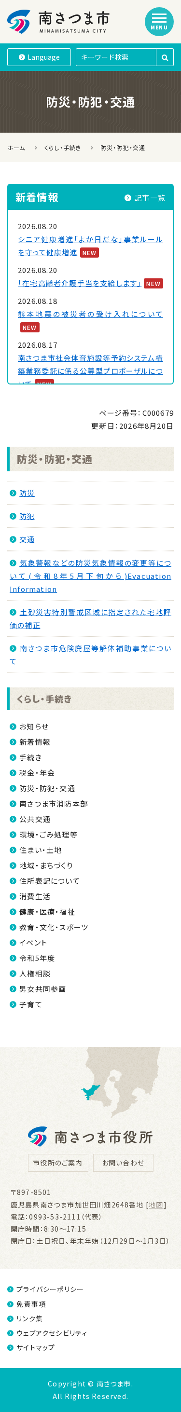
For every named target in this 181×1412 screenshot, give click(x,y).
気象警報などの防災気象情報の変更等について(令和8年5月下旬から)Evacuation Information (90, 576)
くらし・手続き (44, 698)
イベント (33, 942)
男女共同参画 (42, 989)
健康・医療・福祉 (47, 911)
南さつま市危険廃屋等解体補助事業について (90, 654)
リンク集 (29, 1318)
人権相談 (35, 973)
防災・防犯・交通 (55, 459)
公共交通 (35, 819)
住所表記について (49, 881)
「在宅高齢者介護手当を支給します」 (79, 283)
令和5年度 (37, 958)
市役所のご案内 (58, 1162)
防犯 (27, 516)
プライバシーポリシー (50, 1289)
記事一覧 (150, 197)
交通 (27, 539)
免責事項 (31, 1304)
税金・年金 (37, 773)
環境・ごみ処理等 (48, 834)
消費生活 (35, 896)
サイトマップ (35, 1347)
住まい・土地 (40, 850)
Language (44, 57)
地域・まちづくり (46, 865)
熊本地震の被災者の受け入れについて (90, 314)
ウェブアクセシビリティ (51, 1333)
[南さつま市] (59, 22)
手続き (30, 757)
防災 (27, 493)
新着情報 (35, 742)
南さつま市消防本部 (53, 803)
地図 (156, 1204)
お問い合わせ (123, 1162)
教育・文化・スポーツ (53, 927)
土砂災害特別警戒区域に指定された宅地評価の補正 (90, 618)
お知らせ (34, 726)
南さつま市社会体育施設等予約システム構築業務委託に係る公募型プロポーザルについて (90, 371)
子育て (30, 1004)
